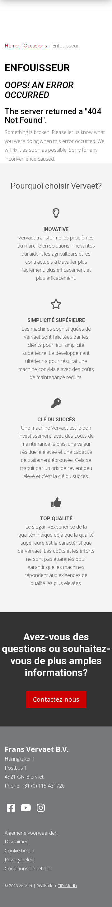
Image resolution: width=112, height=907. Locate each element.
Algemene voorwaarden (31, 832)
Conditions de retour (27, 868)
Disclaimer (16, 841)
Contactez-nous (56, 699)
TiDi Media (67, 885)
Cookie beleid (19, 850)
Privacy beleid (20, 859)
